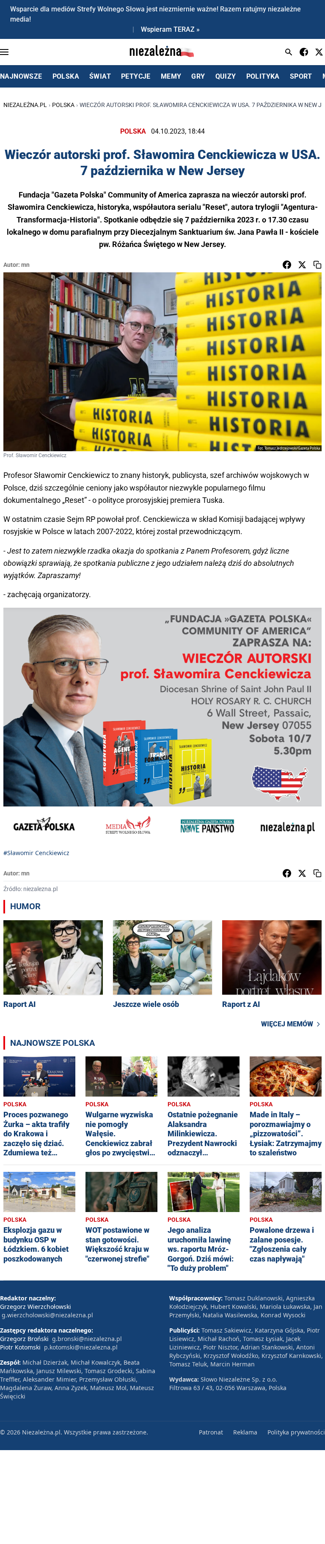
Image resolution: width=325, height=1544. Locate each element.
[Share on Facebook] (287, 265)
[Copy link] (317, 265)
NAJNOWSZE (21, 76)
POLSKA (65, 76)
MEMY (171, 76)
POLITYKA (263, 76)
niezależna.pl (25, 104)
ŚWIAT (100, 76)
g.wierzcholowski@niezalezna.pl (47, 1315)
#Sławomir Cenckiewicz (36, 853)
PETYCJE (136, 76)
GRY (198, 76)
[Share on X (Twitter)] (302, 265)
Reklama (245, 1432)
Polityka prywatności (296, 1432)
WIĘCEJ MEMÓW (287, 1024)
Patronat (211, 1432)
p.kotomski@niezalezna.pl (81, 1347)
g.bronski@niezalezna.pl (87, 1339)
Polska (63, 104)
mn (25, 264)
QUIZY (225, 76)
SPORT (301, 76)
